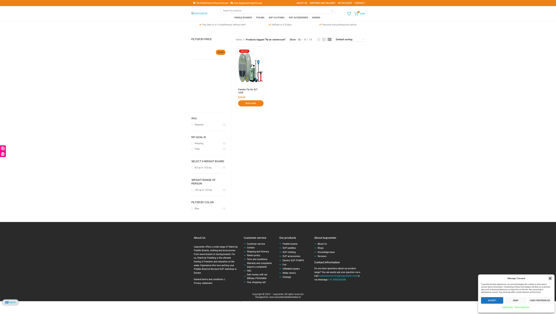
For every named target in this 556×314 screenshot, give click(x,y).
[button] (550, 278)
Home (239, 39)
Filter (220, 52)
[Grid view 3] (324, 40)
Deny (515, 300)
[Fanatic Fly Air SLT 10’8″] (251, 68)
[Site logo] (199, 13)
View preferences (540, 300)
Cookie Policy (507, 307)
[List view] (318, 40)
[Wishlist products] (349, 14)
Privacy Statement (521, 307)
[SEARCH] (332, 10)
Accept (492, 300)
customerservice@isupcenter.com (338, 275)
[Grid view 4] (329, 40)
